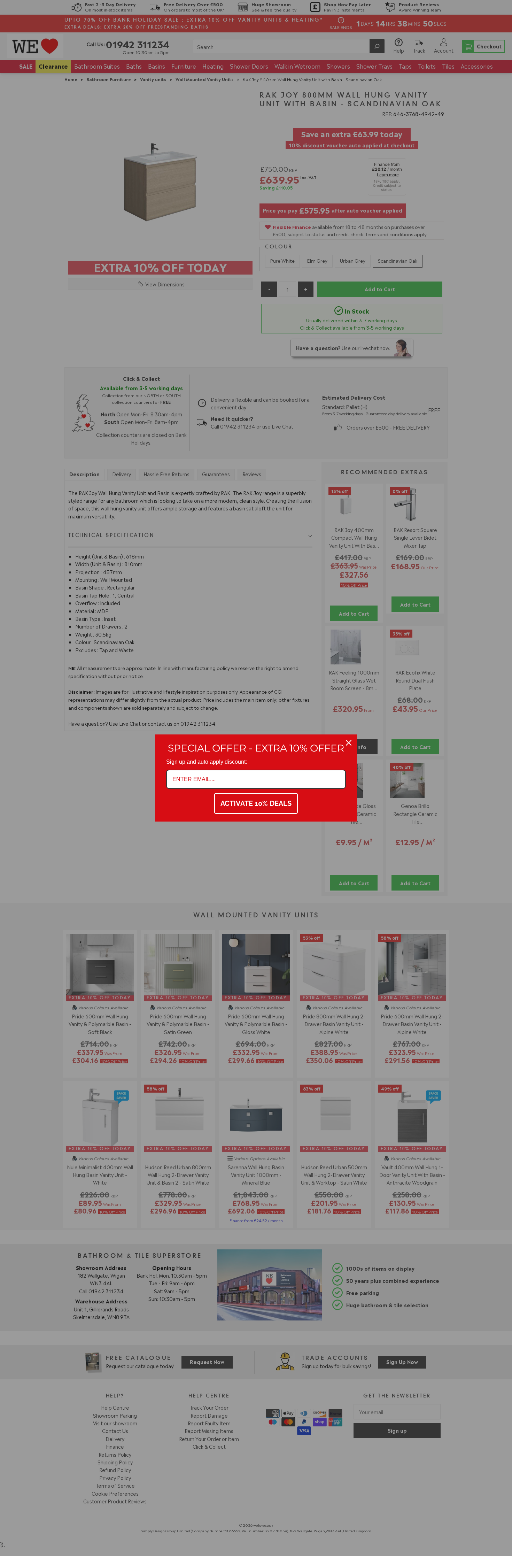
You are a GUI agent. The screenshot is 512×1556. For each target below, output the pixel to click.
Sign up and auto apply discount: (206, 762)
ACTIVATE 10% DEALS (256, 803)
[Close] (348, 742)
